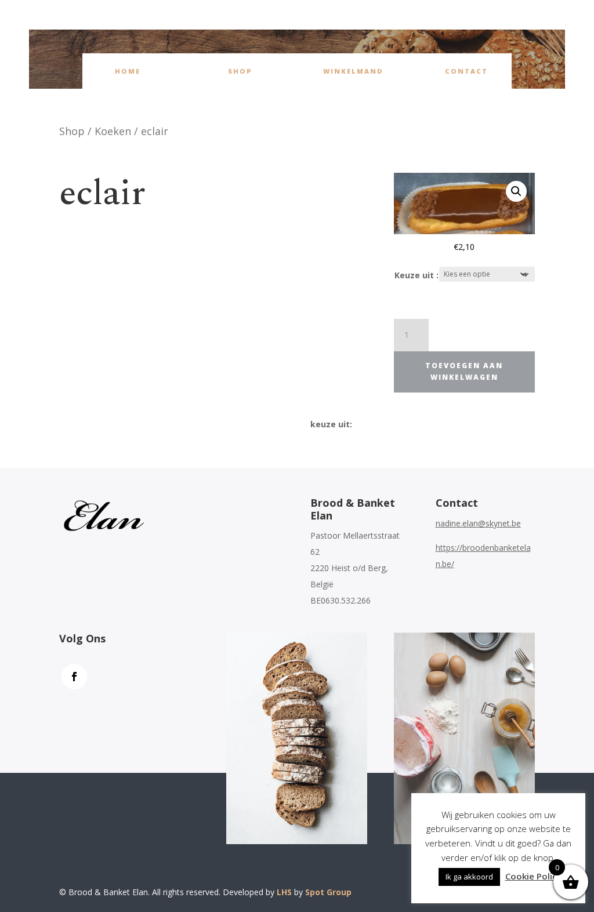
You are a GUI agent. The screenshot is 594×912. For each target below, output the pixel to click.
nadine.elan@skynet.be (478, 523)
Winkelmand (353, 71)
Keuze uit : (416, 275)
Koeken (113, 131)
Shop (240, 71)
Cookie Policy (533, 876)
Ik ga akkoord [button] (469, 876)
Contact (466, 71)
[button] (516, 191)
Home (127, 71)
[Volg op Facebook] (74, 676)
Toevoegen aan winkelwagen (464, 371)
